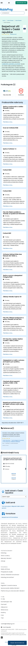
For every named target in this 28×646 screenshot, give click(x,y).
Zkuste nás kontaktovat (17, 643)
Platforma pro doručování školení (13, 591)
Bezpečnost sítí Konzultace (10, 517)
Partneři (4, 604)
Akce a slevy (5, 555)
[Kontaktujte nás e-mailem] (9, 3)
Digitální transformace (9, 585)
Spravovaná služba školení (10, 588)
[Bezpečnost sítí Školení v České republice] (7, 9)
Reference (4, 610)
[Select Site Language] (2, 3)
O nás (3, 599)
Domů (4, 20)
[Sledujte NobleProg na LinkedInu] (2, 637)
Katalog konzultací (7, 577)
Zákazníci (4, 607)
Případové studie (7, 572)
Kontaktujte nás (21, 3)
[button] (25, 469)
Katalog (3, 553)
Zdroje (3, 561)
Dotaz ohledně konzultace (10, 574)
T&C (2, 618)
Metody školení (6, 558)
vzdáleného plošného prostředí (11, 64)
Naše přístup (5, 569)
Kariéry (3, 612)
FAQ (2, 615)
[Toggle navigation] (26, 9)
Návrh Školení (10, 20)
